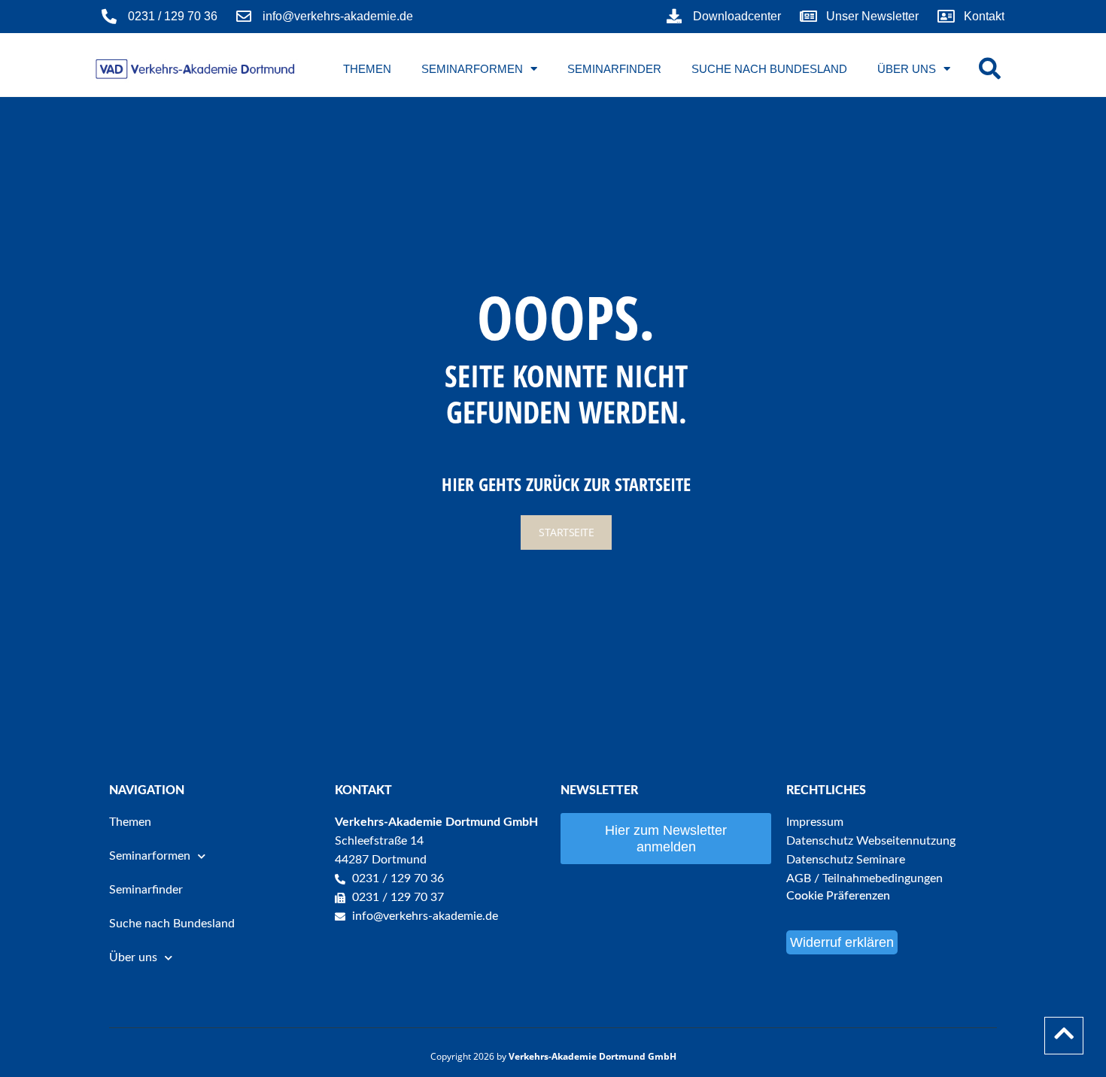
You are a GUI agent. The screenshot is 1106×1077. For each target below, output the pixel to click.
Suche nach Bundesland (769, 68)
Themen (367, 68)
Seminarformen (472, 68)
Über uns (906, 68)
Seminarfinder (614, 68)
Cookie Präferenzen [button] (838, 896)
